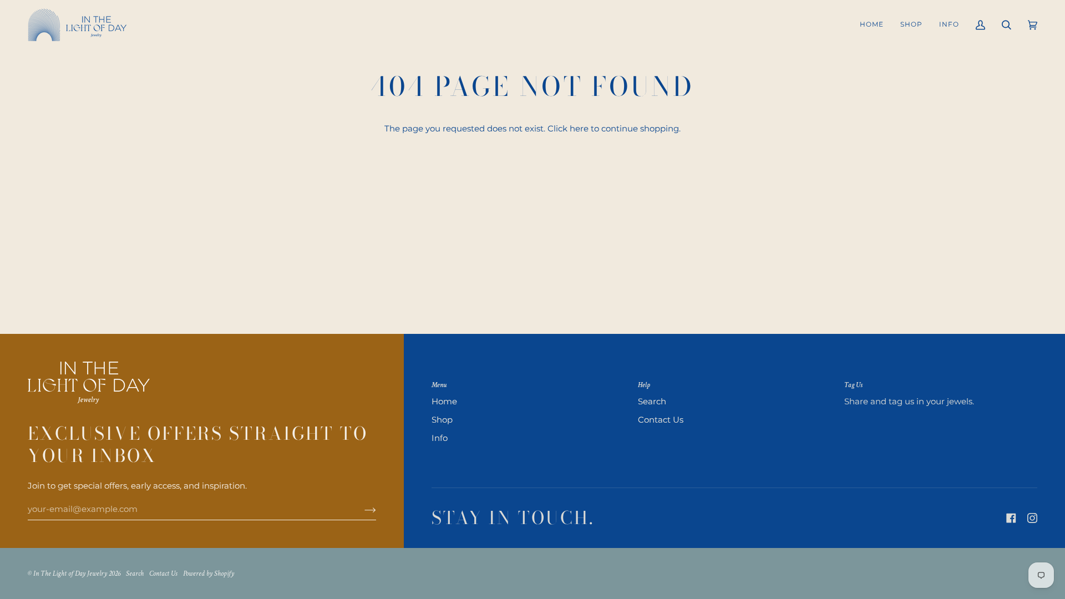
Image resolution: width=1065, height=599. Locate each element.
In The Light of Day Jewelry (70, 573)
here (579, 129)
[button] (911, 25)
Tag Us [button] (853, 385)
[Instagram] (1032, 518)
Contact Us (660, 420)
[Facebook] (1011, 518)
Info (440, 438)
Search (652, 402)
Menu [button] (439, 385)
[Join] (361, 509)
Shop (442, 420)
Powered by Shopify (208, 573)
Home (444, 402)
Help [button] (644, 385)
